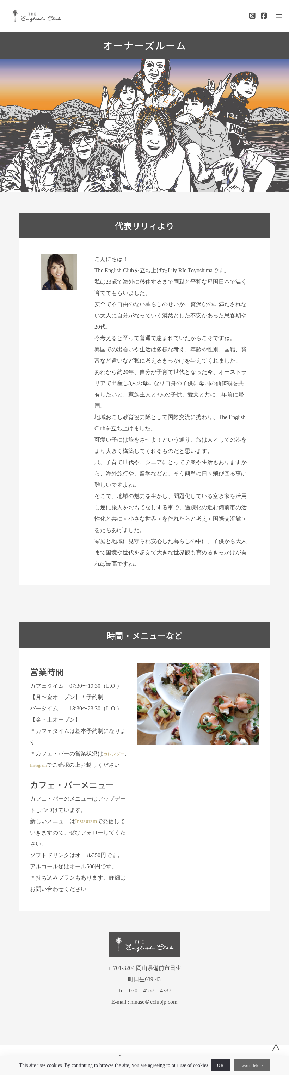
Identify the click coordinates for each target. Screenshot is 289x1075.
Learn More (252, 1065)
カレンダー (113, 754)
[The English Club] (36, 15)
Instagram (38, 765)
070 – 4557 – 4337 (150, 991)
